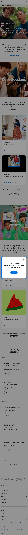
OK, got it (14, 272)
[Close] (23, 259)
